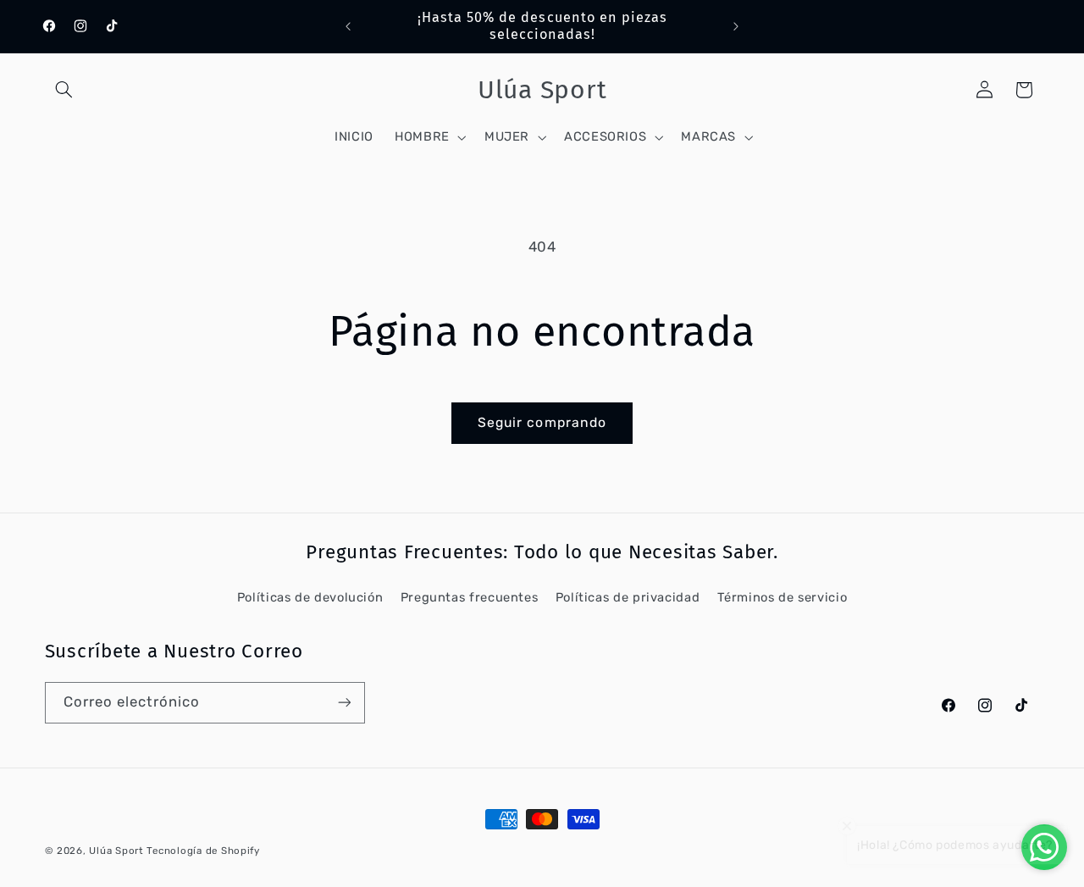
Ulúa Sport (118, 851)
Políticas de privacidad (628, 597)
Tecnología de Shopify (203, 851)
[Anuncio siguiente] (736, 26)
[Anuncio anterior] (348, 26)
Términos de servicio (782, 597)
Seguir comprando (542, 422)
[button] (64, 89)
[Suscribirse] (343, 702)
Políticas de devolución (310, 597)
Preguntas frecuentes (470, 597)
